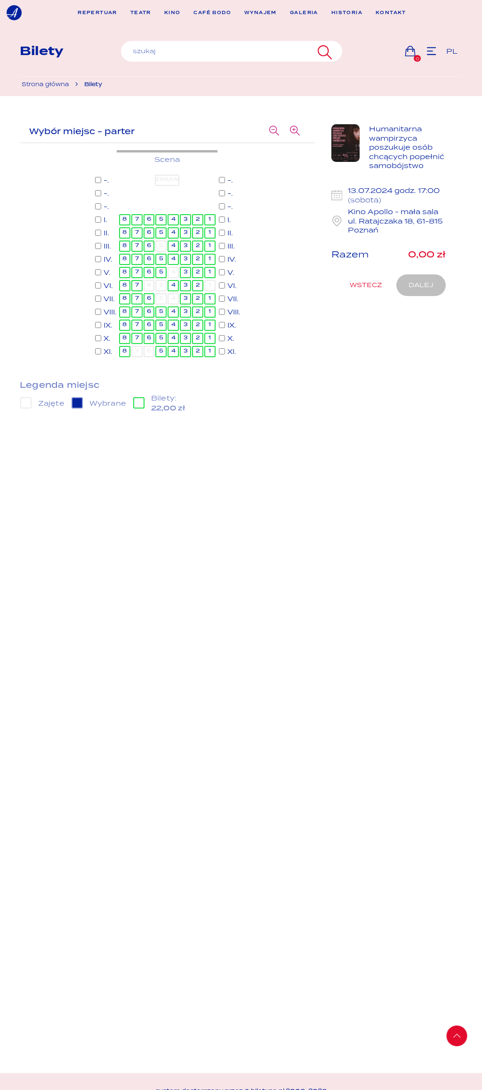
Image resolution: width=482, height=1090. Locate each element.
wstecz (366, 285)
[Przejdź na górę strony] (457, 1036)
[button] (410, 51)
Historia (346, 13)
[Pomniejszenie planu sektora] (274, 131)
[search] (231, 51)
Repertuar (97, 13)
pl (452, 51)
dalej (421, 285)
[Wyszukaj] (323, 51)
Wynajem (260, 13)
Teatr (140, 13)
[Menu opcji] (431, 51)
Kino (172, 13)
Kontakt (391, 13)
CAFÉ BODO (212, 13)
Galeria (304, 13)
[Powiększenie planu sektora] (295, 131)
